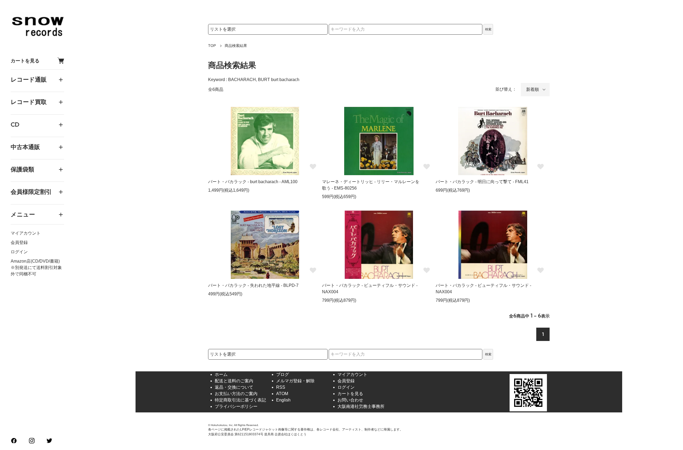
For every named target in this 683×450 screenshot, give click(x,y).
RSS (280, 387)
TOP (212, 45)
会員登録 (19, 242)
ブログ (282, 374)
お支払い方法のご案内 (236, 393)
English (283, 400)
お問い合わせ (350, 400)
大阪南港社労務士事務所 (360, 406)
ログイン (19, 252)
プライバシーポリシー (236, 406)
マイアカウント (26, 233)
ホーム (221, 374)
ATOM (282, 393)
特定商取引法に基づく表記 (240, 400)
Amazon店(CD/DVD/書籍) (35, 261)
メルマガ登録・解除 (295, 381)
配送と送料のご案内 (234, 381)
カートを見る (25, 61)
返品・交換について (234, 387)
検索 (488, 29)
